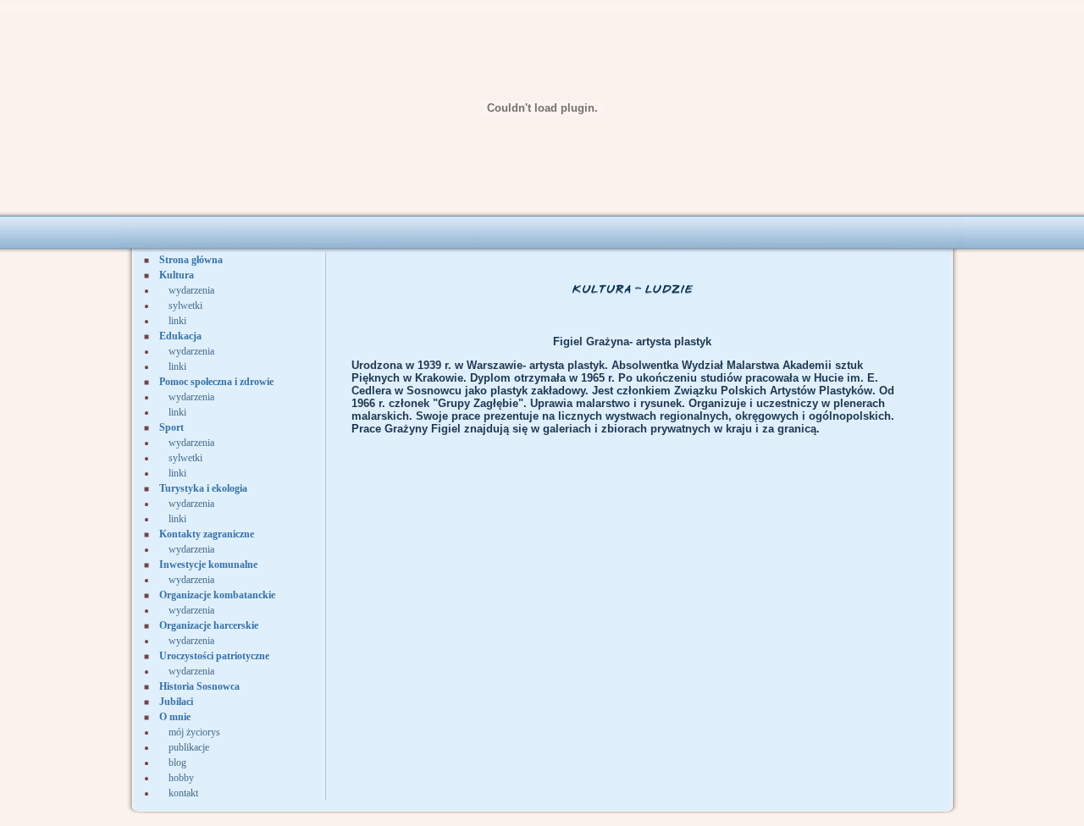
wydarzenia (191, 290)
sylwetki (185, 305)
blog (177, 762)
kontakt (183, 793)
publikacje (189, 747)
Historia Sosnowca (199, 686)
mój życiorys (194, 732)
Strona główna (191, 260)
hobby (181, 778)
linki (177, 321)
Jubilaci (176, 702)
